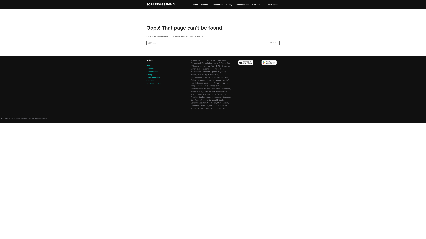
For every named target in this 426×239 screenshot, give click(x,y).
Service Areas (217, 4)
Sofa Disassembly (160, 4)
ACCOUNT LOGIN (270, 4)
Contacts (256, 4)
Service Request (242, 4)
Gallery (229, 4)
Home (195, 4)
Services (204, 4)
